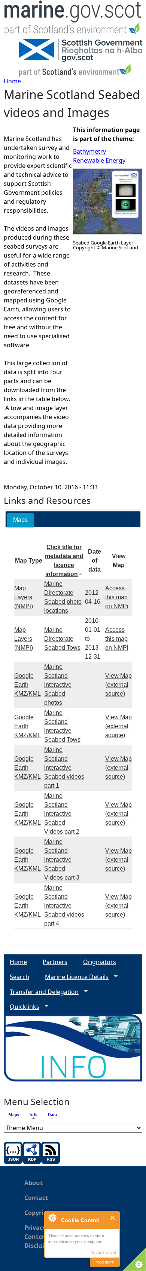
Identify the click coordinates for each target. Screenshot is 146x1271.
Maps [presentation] (20, 520)
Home (12, 81)
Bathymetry (89, 151)
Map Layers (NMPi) (23, 597)
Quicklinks (21, 1007)
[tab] (20, 520)
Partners (55, 962)
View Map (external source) (118, 685)
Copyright (39, 1213)
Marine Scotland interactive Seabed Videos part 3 (61, 859)
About (33, 1183)
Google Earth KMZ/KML (27, 685)
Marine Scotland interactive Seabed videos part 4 (64, 905)
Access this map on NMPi (116, 597)
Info (35, 1114)
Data (52, 1114)
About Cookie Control (52, 1217)
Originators (99, 962)
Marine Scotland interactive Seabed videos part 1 (64, 768)
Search (19, 977)
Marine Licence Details (74, 977)
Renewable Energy (99, 160)
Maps (13, 1114)
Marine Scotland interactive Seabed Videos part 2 (61, 814)
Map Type (28, 560)
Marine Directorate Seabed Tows (62, 639)
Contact (36, 1198)
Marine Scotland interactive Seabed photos (58, 685)
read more (104, 1262)
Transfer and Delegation (41, 992)
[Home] (73, 19)
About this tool (103, 1252)
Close (112, 1217)
